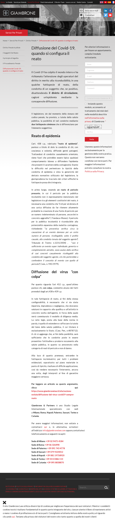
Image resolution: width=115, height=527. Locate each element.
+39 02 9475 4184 (54, 441)
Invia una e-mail (91, 10)
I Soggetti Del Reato (10, 53)
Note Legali (10, 486)
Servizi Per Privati (33, 2)
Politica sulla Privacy (94, 171)
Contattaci (89, 15)
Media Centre (81, 2)
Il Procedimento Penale (11, 63)
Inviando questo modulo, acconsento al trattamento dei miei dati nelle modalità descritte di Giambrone (96, 113)
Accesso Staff (49, 489)
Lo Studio (9, 2)
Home (3, 2)
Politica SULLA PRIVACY (25, 486)
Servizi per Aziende (20, 2)
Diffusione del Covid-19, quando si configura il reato (58, 41)
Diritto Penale (31, 41)
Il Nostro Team (59, 2)
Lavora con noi (70, 2)
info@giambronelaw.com (54, 430)
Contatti (90, 2)
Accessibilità (11, 489)
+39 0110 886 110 (54, 459)
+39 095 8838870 (55, 462)
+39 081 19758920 (55, 455)
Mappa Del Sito (36, 489)
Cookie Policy (23, 489)
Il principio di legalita (10, 58)
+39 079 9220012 (54, 452)
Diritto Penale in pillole (11, 48)
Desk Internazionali (47, 2)
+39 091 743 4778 (56, 448)
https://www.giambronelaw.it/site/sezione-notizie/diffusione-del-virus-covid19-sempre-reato (52, 394)
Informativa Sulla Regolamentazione (50, 486)
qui (13, 516)
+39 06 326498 (52, 445)
